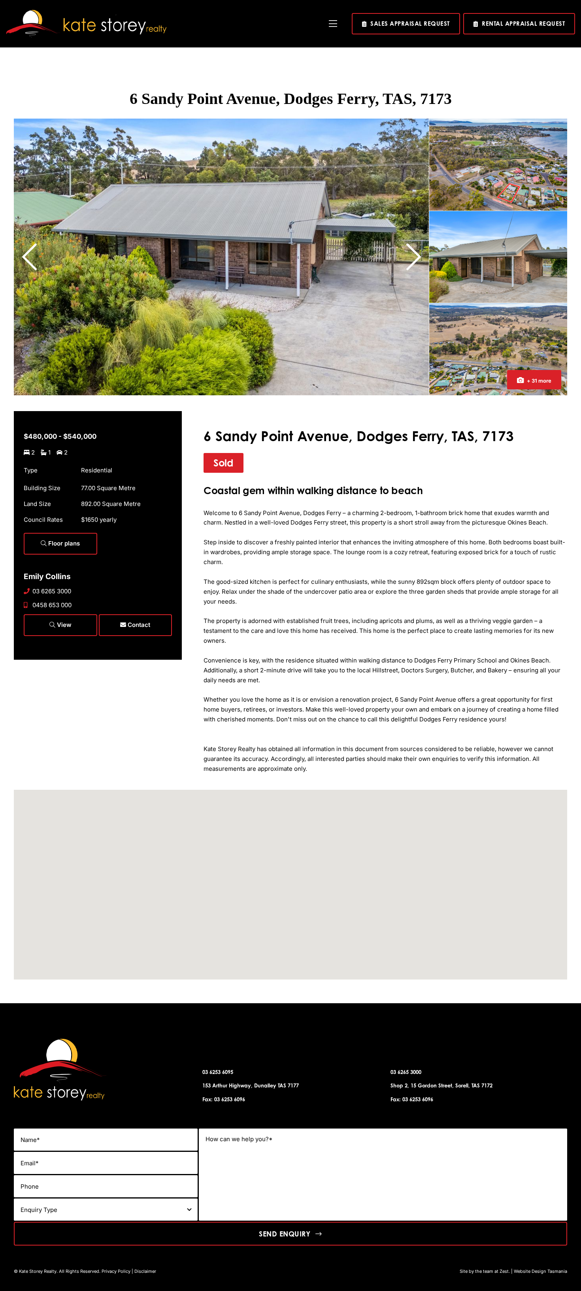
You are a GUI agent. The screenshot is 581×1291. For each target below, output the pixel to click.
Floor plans (63, 543)
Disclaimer (145, 1271)
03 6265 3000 (51, 591)
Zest (504, 1271)
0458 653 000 (52, 605)
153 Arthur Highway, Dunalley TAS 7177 (250, 1085)
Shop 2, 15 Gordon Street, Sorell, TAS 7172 (441, 1085)
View (63, 625)
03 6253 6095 (217, 1072)
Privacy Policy (116, 1271)
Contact (138, 625)
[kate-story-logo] (86, 13)
